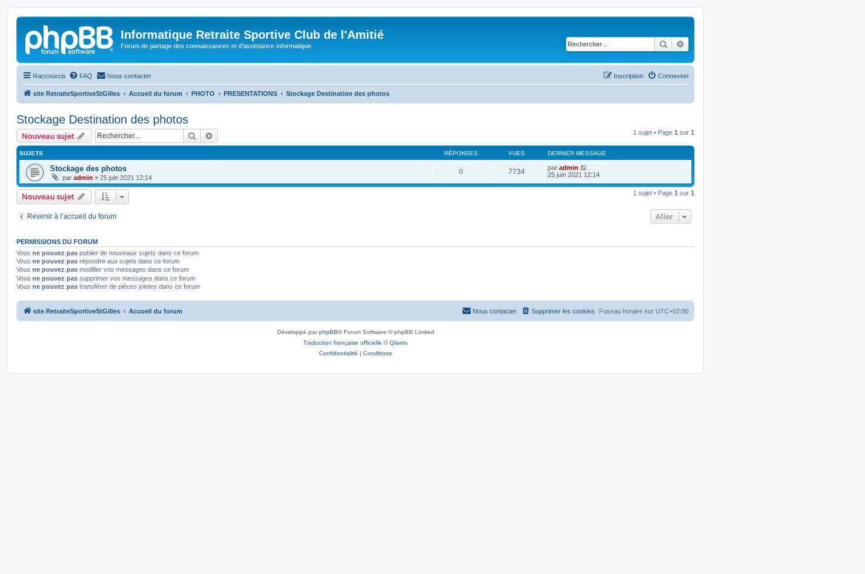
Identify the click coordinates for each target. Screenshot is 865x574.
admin (83, 177)
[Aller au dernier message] (584, 167)
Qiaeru (399, 342)
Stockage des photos (88, 168)
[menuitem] (80, 76)
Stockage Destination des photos (102, 119)
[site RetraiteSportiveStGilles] (70, 38)
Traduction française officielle (342, 342)
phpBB (328, 332)
